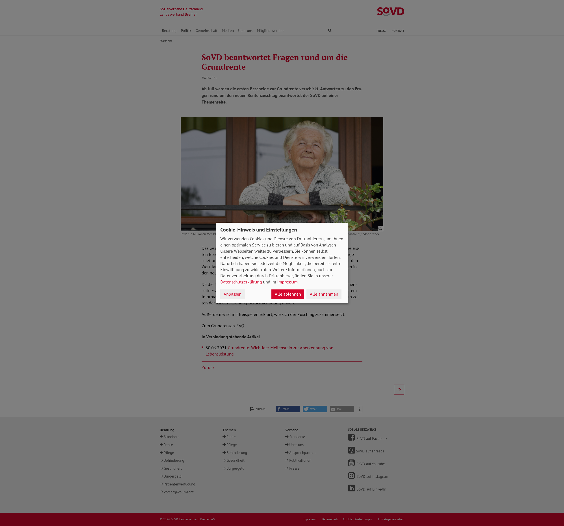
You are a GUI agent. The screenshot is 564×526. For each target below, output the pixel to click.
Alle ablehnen (288, 294)
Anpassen (232, 294)
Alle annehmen (324, 294)
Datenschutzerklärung (241, 282)
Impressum (287, 282)
